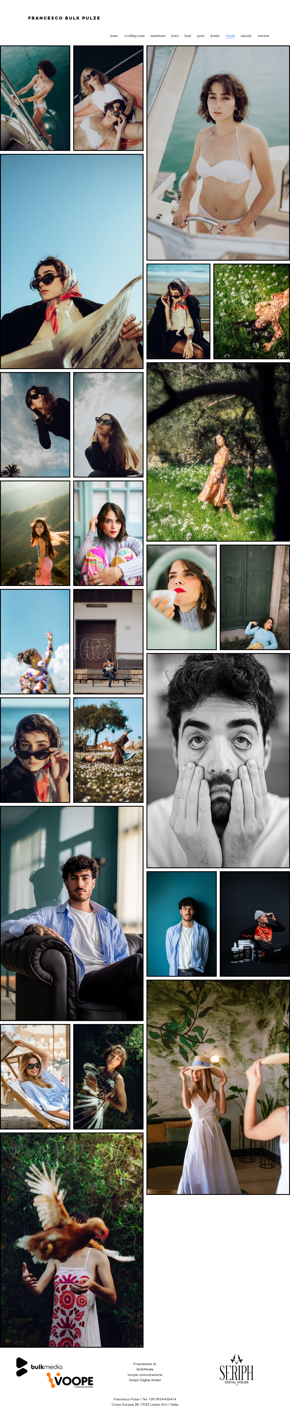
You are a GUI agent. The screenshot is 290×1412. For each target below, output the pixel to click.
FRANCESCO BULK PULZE (64, 18)
